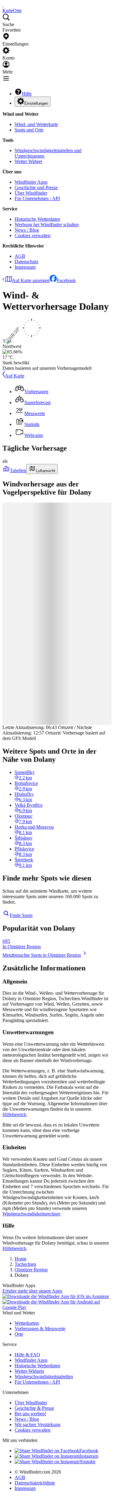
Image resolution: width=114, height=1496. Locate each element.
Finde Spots (21, 915)
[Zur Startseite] (3, 5)
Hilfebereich (14, 1114)
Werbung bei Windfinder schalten (47, 224)
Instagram (88, 1456)
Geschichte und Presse (36, 187)
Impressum (25, 267)
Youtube (87, 1461)
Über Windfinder (31, 193)
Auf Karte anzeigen (31, 280)
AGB (20, 256)
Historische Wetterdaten (37, 219)
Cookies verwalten (32, 235)
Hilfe (27, 93)
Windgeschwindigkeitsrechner (31, 1213)
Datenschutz (26, 261)
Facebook (66, 280)
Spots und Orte (29, 129)
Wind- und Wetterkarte (36, 124)
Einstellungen (36, 103)
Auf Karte (14, 375)
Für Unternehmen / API (37, 198)
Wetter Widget (28, 161)
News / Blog (27, 230)
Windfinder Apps (31, 182)
